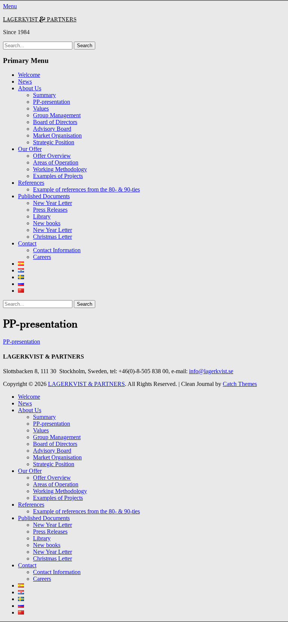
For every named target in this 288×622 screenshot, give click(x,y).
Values (41, 108)
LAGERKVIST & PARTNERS (39, 19)
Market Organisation (57, 135)
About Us (29, 88)
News (25, 81)
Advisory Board (52, 129)
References (31, 182)
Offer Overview (52, 156)
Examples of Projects (58, 176)
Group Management (57, 115)
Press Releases (50, 209)
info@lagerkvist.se (211, 371)
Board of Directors (55, 122)
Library (42, 216)
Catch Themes (240, 384)
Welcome (29, 75)
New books (46, 223)
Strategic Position (53, 142)
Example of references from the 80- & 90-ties (86, 189)
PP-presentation (51, 102)
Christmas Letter (52, 236)
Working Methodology (60, 169)
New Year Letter (52, 203)
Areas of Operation (55, 162)
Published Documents (44, 196)
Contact (27, 243)
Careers (42, 257)
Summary (44, 95)
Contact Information (57, 250)
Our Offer (30, 149)
